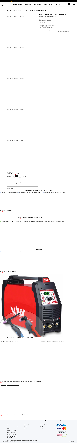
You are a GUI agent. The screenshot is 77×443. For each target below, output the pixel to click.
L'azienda (25, 422)
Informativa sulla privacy (11, 430)
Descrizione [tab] (25, 180)
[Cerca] (69, 4)
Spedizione (50, 25)
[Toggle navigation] (2, 3)
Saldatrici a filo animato (44, 424)
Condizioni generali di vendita (12, 426)
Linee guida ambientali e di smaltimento (12, 437)
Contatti (74, 1)
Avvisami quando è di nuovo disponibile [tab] (14, 180)
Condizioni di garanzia (11, 432)
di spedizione (34, 440)
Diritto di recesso (10, 424)
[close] (7, 14)
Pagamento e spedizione (11, 434)
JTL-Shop (74, 441)
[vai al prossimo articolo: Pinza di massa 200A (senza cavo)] (47, 10)
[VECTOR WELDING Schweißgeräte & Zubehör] (4, 6)
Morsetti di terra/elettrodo (15, 173)
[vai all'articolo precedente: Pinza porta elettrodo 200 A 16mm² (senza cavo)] (49, 10)
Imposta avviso (10, 188)
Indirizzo (8, 428)
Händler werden (27, 424)
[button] (71, 4)
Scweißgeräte (42, 426)
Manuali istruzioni (43, 422)
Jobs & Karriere (26, 426)
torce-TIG (41, 428)
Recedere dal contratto (11, 422)
